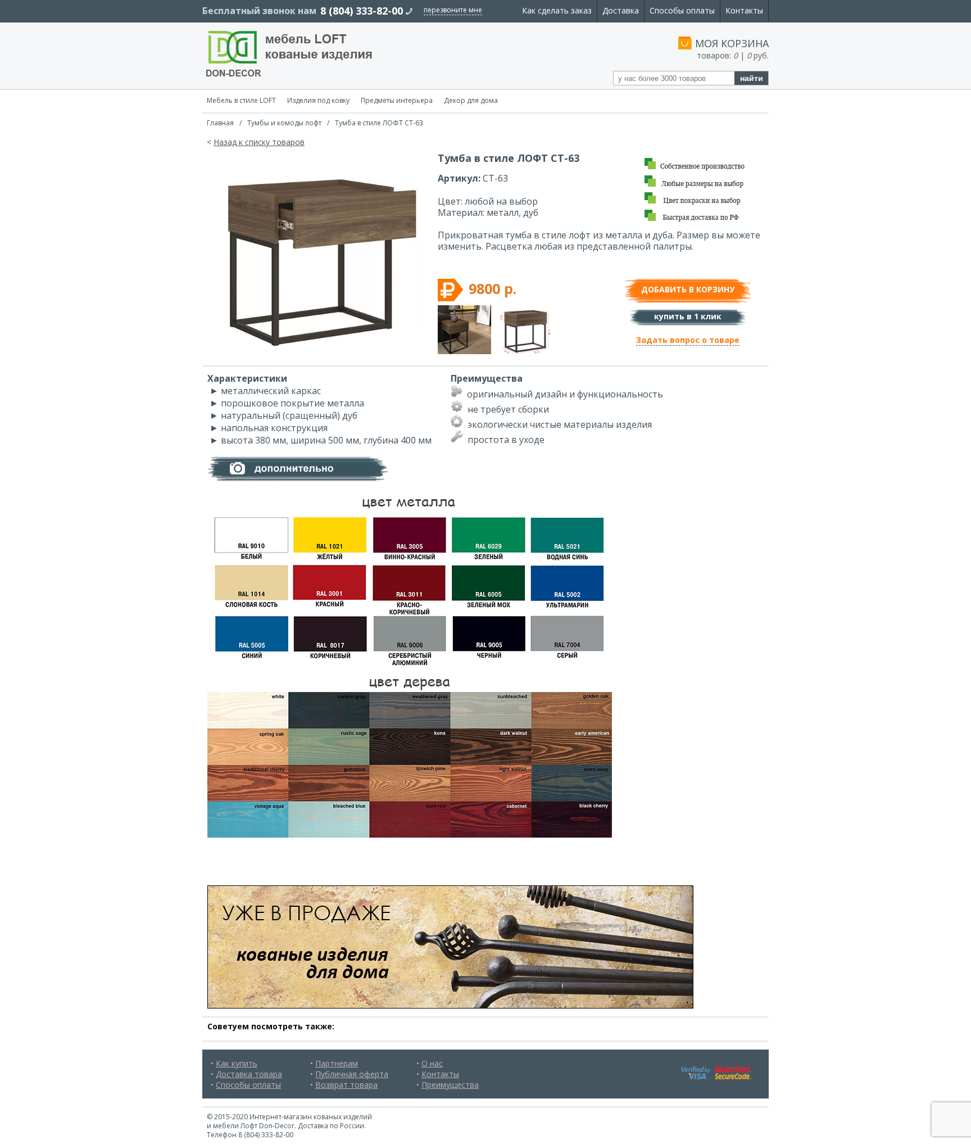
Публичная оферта (351, 1074)
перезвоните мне (453, 10)
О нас (432, 1063)
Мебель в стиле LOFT (241, 100)
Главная (220, 123)
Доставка (620, 10)
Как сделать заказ (557, 10)
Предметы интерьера (397, 100)
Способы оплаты (682, 10)
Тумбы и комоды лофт (284, 123)
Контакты (744, 10)
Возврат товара (346, 1084)
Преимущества (450, 1084)
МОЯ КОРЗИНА (732, 43)
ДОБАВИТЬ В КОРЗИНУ (687, 289)
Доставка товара (249, 1074)
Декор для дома (471, 100)
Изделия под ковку (318, 100)
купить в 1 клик (688, 316)
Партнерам (336, 1063)
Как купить (236, 1063)
